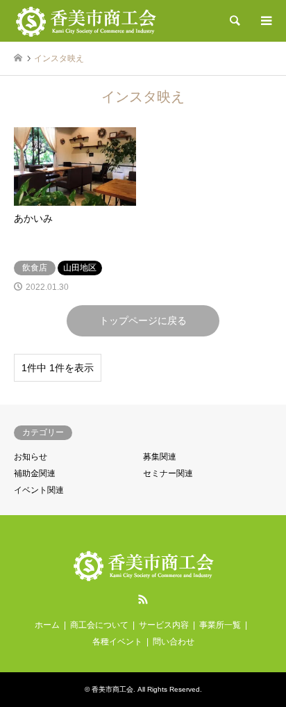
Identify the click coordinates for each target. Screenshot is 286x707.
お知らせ (30, 457)
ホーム (47, 625)
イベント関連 (39, 490)
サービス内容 (164, 625)
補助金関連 (35, 473)
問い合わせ (173, 642)
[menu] (265, 21)
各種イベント (117, 642)
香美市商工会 (112, 689)
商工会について (99, 625)
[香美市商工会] (86, 21)
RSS (143, 599)
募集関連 (159, 457)
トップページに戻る (143, 320)
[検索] (234, 21)
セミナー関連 (168, 473)
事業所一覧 (220, 625)
